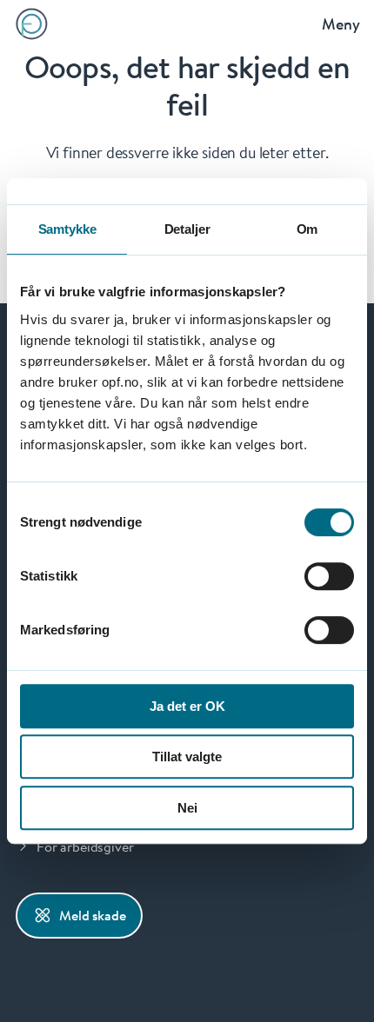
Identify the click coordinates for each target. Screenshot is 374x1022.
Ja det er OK (187, 706)
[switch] (329, 576)
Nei (187, 807)
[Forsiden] (31, 23)
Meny (341, 23)
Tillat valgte (187, 756)
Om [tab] (307, 229)
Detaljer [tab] (187, 229)
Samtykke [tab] (67, 229)
